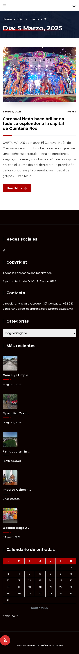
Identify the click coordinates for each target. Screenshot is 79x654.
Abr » (15, 616)
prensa (71, 111)
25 (19, 593)
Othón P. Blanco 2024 (52, 645)
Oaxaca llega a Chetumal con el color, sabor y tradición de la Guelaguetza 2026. (17, 528)
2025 (20, 19)
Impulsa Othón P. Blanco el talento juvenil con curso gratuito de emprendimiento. (17, 490)
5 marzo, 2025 (12, 111)
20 (40, 587)
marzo (34, 19)
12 (29, 580)
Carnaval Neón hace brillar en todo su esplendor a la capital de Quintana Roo (33, 123)
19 (29, 587)
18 (19, 587)
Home (7, 19)
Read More (14, 188)
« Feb (6, 616)
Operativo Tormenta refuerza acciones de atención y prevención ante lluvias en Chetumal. (17, 413)
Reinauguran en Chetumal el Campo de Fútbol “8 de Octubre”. (17, 451)
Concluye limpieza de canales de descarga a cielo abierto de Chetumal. (17, 375)
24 (8, 593)
